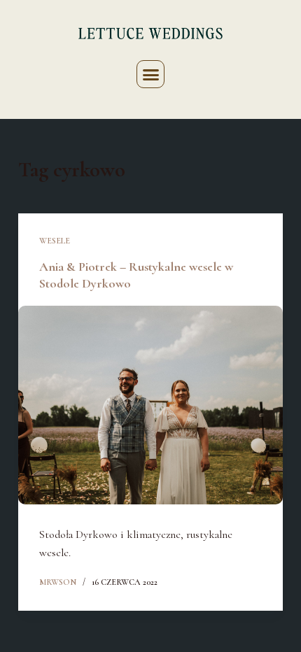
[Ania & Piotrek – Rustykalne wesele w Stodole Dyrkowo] (150, 405)
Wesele (54, 241)
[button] (150, 74)
